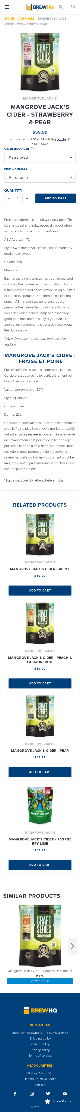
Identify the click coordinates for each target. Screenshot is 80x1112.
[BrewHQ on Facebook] (15, 1094)
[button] (40, 139)
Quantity (13, 190)
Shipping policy (40, 1038)
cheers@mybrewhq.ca (27, 1033)
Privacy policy (40, 1050)
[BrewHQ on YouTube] (65, 1094)
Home (9, 18)
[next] (72, 946)
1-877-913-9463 (57, 1033)
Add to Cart (40, 590)
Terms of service (40, 1055)
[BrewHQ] (40, 7)
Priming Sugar (15, 169)
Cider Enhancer (16, 148)
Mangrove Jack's (40, 98)
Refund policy (40, 1044)
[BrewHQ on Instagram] (32, 1094)
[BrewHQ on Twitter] (48, 1094)
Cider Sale (26, 18)
